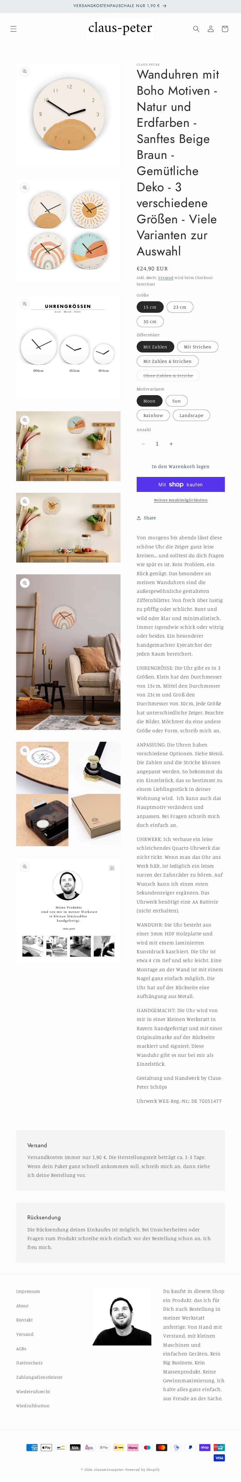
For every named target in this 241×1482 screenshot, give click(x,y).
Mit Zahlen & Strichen (167, 361)
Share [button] (150, 517)
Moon (149, 401)
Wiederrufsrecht (33, 1391)
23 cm (180, 307)
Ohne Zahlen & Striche (171, 376)
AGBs (21, 1348)
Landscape (191, 415)
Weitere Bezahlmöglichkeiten (181, 500)
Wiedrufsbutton (33, 1405)
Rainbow (153, 415)
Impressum (28, 1291)
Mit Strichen (198, 347)
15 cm (150, 307)
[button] (13, 29)
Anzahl (144, 429)
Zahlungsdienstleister (39, 1377)
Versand (165, 277)
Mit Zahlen (155, 347)
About (22, 1305)
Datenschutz (29, 1362)
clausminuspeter (109, 1469)
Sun (177, 401)
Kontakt (24, 1320)
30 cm (150, 321)
